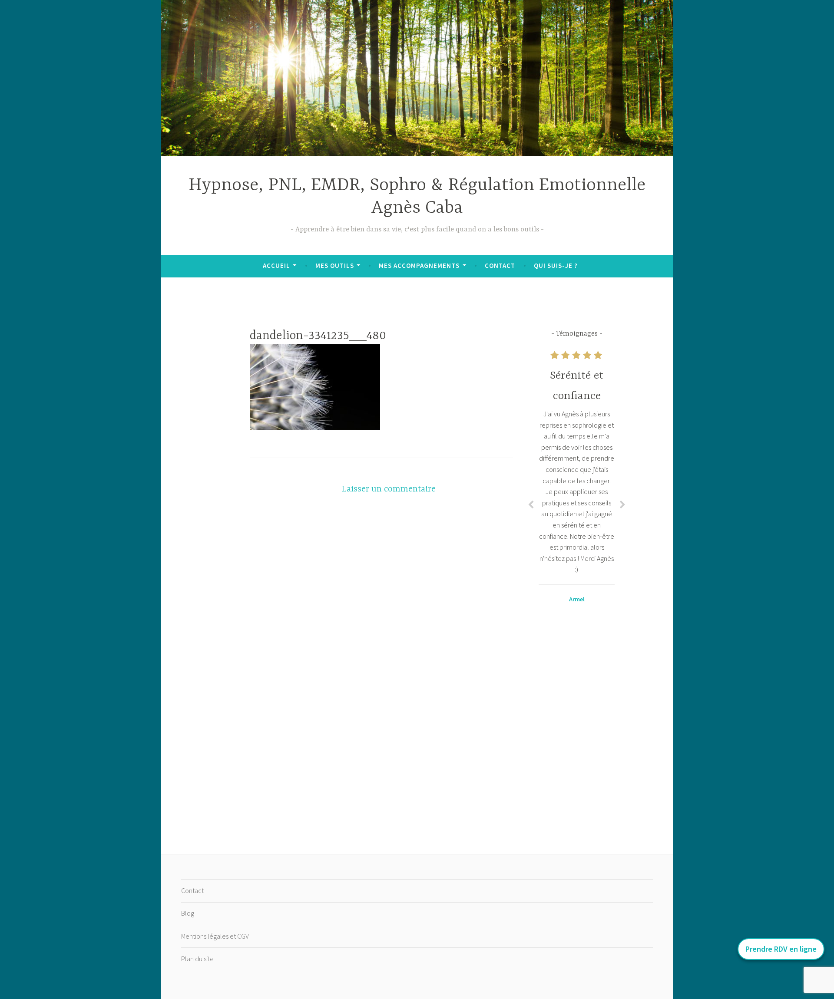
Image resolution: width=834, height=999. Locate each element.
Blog (187, 913)
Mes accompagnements (419, 265)
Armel (577, 599)
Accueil (276, 265)
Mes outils (334, 265)
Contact (500, 265)
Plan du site (197, 958)
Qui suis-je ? (556, 265)
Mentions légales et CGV (215, 936)
